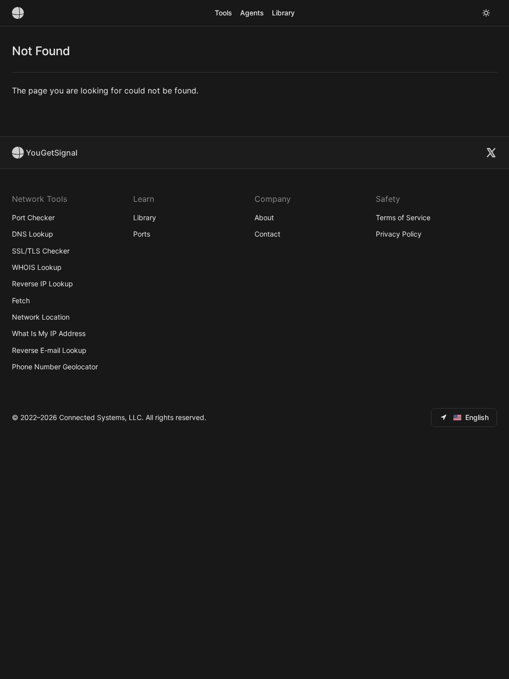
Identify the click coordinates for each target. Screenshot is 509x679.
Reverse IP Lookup (42, 283)
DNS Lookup (32, 234)
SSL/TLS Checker (41, 251)
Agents (252, 12)
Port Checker (33, 217)
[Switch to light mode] (486, 13)
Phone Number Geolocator (55, 366)
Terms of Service (403, 217)
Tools (223, 12)
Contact (267, 234)
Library (283, 12)
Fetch (21, 300)
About (264, 217)
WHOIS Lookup (37, 267)
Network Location (41, 317)
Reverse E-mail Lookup (49, 350)
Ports (141, 234)
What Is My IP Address (48, 333)
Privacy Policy (399, 234)
